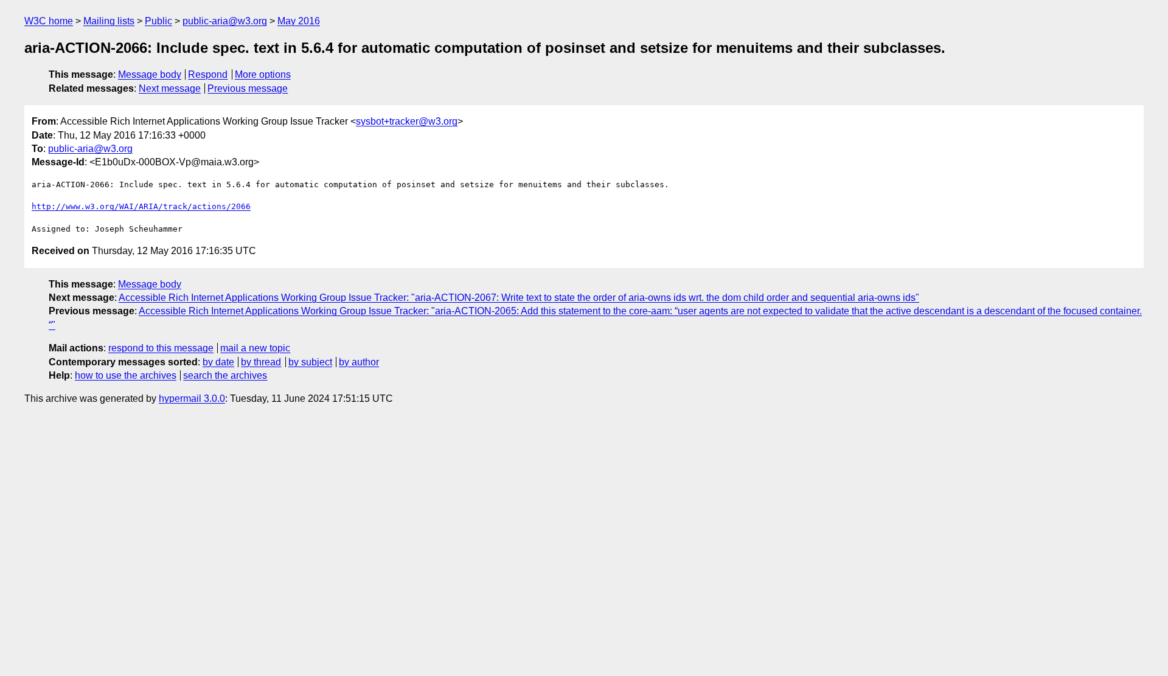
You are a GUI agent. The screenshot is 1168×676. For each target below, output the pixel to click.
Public (158, 21)
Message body (149, 74)
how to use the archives (125, 375)
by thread (261, 362)
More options (263, 74)
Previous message (247, 88)
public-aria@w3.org (224, 21)
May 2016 (298, 21)
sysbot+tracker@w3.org (406, 121)
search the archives (225, 375)
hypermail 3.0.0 (192, 398)
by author (359, 362)
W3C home (48, 21)
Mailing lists (108, 21)
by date (218, 362)
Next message (170, 88)
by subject (310, 362)
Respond (208, 74)
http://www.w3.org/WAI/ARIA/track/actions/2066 (141, 206)
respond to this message (161, 348)
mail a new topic (255, 348)
